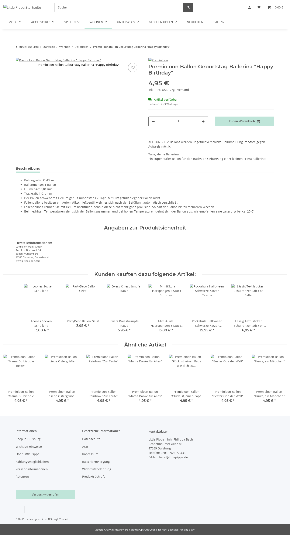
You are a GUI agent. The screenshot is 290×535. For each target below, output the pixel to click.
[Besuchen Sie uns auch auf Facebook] (20, 509)
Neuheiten (195, 22)
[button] (249, 7)
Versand (183, 90)
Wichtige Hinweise (29, 447)
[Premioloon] (158, 60)
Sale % (219, 22)
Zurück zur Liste (29, 47)
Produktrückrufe (93, 476)
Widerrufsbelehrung (96, 469)
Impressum (90, 454)
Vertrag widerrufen (45, 494)
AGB (85, 447)
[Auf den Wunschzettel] (132, 67)
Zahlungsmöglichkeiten (32, 462)
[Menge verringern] (153, 121)
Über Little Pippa (27, 454)
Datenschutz (91, 439)
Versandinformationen (32, 469)
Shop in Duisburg (28, 439)
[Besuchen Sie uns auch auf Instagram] (30, 509)
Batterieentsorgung (96, 462)
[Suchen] (188, 7)
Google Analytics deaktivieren (112, 529)
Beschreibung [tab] (28, 168)
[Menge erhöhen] (203, 121)
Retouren (22, 476)
